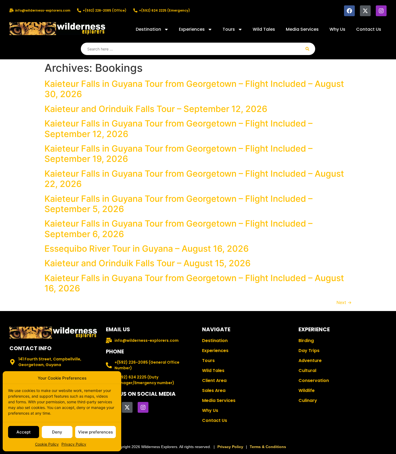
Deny (57, 432)
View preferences (95, 432)
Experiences (192, 29)
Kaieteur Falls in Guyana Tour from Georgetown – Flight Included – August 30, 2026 (194, 88)
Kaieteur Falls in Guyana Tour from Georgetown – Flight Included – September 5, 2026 (178, 203)
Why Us (337, 29)
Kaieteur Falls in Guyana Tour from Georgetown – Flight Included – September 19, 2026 (178, 153)
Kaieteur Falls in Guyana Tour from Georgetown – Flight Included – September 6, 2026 (178, 228)
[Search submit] (307, 49)
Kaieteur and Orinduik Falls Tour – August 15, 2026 (147, 263)
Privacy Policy (73, 444)
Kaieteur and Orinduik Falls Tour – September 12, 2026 (155, 109)
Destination (148, 29)
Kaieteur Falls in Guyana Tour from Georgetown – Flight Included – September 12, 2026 (178, 128)
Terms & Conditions (268, 447)
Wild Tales (264, 29)
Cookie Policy (47, 444)
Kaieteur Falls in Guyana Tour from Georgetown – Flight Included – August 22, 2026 (194, 178)
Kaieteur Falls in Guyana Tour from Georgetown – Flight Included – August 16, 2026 (194, 283)
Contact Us (368, 29)
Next (344, 302)
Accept (23, 432)
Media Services (302, 29)
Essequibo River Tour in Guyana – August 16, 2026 (146, 248)
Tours (229, 29)
